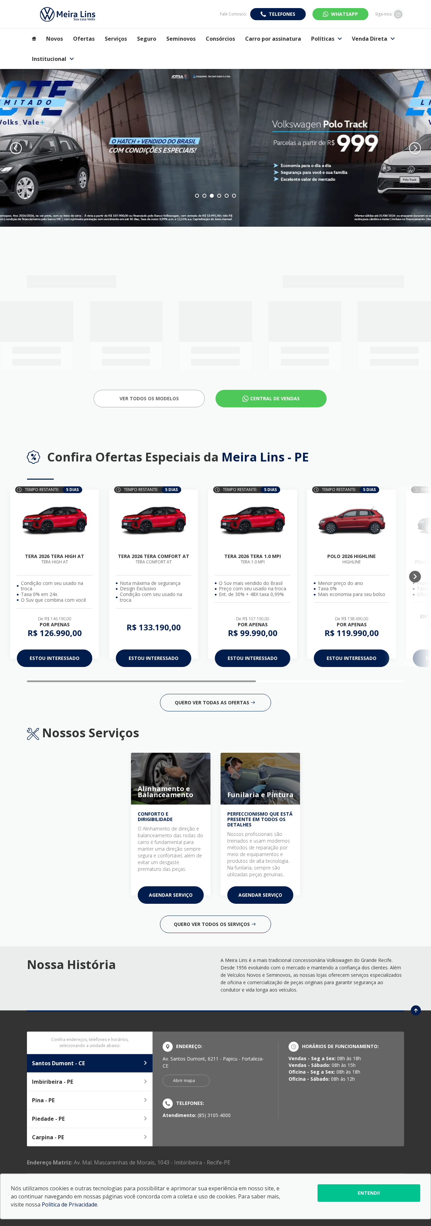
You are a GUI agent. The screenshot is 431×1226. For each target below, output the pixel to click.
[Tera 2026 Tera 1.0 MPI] (252, 521)
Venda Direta (369, 38)
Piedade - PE (48, 1118)
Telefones (282, 14)
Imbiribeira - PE (52, 1081)
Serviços (116, 38)
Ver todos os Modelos (149, 398)
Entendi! (369, 1193)
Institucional (49, 58)
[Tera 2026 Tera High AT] (54, 521)
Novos (54, 38)
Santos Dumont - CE (58, 1063)
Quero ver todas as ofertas (212, 702)
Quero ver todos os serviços (212, 924)
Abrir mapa (184, 1080)
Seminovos (181, 38)
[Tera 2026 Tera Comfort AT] (153, 521)
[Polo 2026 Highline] (351, 521)
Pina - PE (43, 1100)
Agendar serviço (171, 895)
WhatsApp (344, 14)
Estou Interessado (54, 658)
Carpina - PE (48, 1137)
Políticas (322, 38)
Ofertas (84, 38)
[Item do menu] (34, 38)
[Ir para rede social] (398, 14)
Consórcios (220, 38)
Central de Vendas (275, 398)
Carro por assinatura (273, 38)
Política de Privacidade (69, 1204)
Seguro (146, 38)
